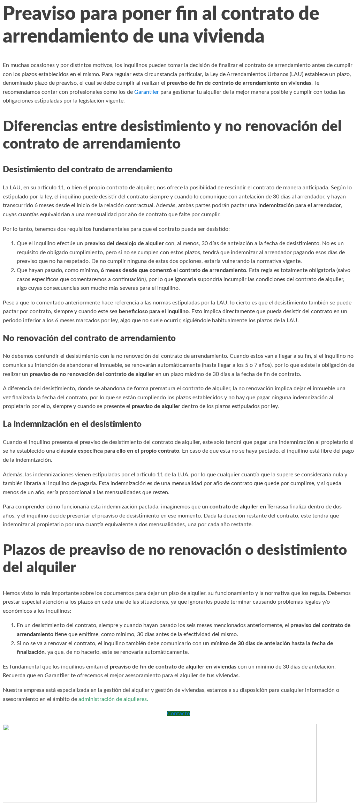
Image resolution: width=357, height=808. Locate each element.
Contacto (178, 713)
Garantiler (146, 92)
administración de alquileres (112, 699)
